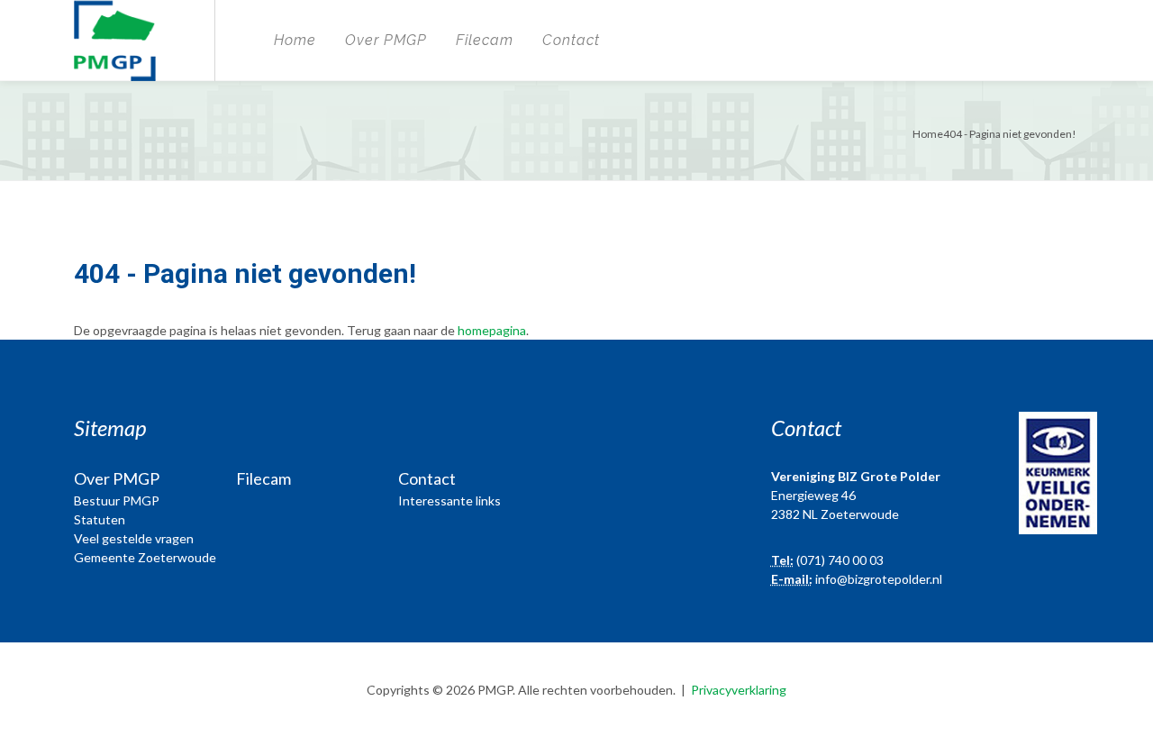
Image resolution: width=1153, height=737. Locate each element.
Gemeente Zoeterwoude (145, 557)
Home (295, 40)
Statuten (99, 519)
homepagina (492, 330)
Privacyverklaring (738, 689)
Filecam (484, 40)
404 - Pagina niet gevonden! (1009, 134)
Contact (571, 40)
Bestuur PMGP (116, 500)
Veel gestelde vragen (134, 538)
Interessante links (449, 500)
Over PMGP (386, 40)
